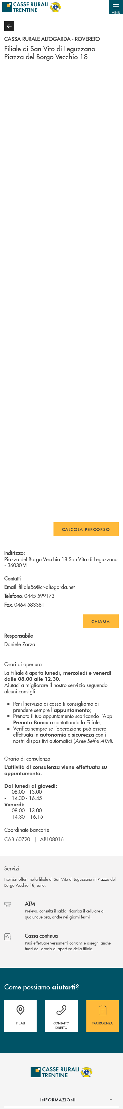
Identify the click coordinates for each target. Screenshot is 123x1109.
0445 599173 (39, 595)
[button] (116, 7)
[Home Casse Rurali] (31, 7)
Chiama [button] (101, 621)
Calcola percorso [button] (86, 529)
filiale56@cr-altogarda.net (47, 586)
